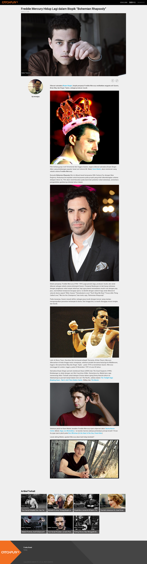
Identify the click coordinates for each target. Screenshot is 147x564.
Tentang (25, 550)
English (123, 2)
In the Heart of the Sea (86, 433)
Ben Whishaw (73, 433)
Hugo (61, 431)
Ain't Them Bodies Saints (74, 380)
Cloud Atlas (98, 433)
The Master (95, 380)
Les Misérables (69, 431)
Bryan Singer (67, 86)
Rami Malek (96, 169)
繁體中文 (132, 2)
